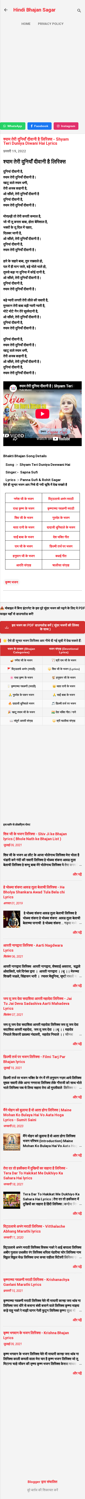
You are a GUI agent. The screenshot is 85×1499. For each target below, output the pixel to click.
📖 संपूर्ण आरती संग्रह (21, 720)
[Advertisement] (42, 76)
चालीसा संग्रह (60, 565)
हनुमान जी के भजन (24, 556)
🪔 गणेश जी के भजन (21, 660)
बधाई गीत (60, 556)
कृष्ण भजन (11, 582)
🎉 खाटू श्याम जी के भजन (21, 712)
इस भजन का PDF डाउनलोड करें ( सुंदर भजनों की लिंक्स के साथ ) (45, 627)
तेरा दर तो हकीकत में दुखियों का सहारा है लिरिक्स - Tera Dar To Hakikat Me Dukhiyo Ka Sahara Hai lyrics (35, 1173)
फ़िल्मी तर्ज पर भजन (61, 546)
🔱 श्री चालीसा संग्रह (63, 720)
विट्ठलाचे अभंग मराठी (61, 499)
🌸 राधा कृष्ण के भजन (21, 677)
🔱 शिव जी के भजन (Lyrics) (64, 669)
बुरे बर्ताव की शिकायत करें (42, 1490)
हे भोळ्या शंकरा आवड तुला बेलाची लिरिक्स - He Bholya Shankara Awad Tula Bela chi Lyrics (34, 892)
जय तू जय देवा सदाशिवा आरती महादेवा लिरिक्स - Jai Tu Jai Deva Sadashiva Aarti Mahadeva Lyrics (37, 1003)
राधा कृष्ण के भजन (23, 508)
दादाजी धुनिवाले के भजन (61, 527)
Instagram (68, 126)
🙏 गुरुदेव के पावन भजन (21, 694)
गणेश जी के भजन (24, 499)
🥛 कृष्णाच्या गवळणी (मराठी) (21, 686)
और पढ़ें (77, 874)
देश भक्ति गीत (61, 537)
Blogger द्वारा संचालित (42, 1482)
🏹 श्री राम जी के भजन (63, 660)
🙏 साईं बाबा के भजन (64, 694)
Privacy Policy (51, 24)
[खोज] (79, 11)
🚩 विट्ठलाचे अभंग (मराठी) (21, 669)
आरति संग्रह (23, 565)
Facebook (41, 126)
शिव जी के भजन (23, 517)
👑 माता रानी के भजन (63, 686)
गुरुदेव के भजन (61, 517)
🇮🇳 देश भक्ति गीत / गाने (63, 712)
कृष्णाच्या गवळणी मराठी (60, 508)
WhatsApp (14, 126)
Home (26, 24)
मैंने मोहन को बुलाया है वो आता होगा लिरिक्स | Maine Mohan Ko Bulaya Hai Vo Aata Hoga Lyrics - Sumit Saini (37, 1115)
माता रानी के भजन (23, 527)
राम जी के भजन (24, 546)
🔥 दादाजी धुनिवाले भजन (21, 703)
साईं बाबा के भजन (23, 537)
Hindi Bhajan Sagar (34, 10)
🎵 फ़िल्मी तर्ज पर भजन (63, 703)
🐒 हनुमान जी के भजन (64, 677)
